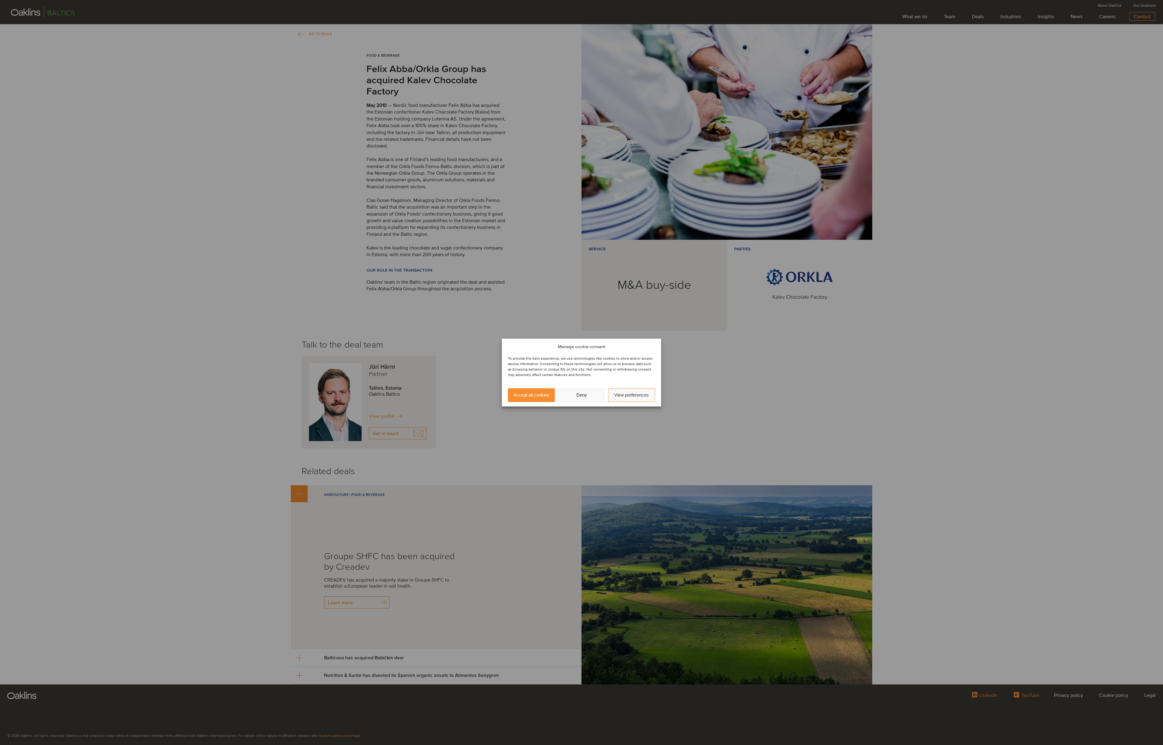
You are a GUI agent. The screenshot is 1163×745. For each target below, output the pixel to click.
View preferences (631, 394)
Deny (581, 394)
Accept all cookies (531, 394)
